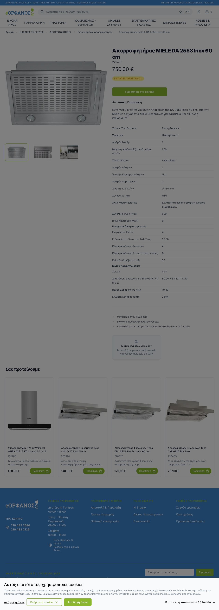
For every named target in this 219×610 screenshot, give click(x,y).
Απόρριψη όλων (14, 602)
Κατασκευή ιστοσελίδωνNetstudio (190, 602)
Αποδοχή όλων (78, 602)
